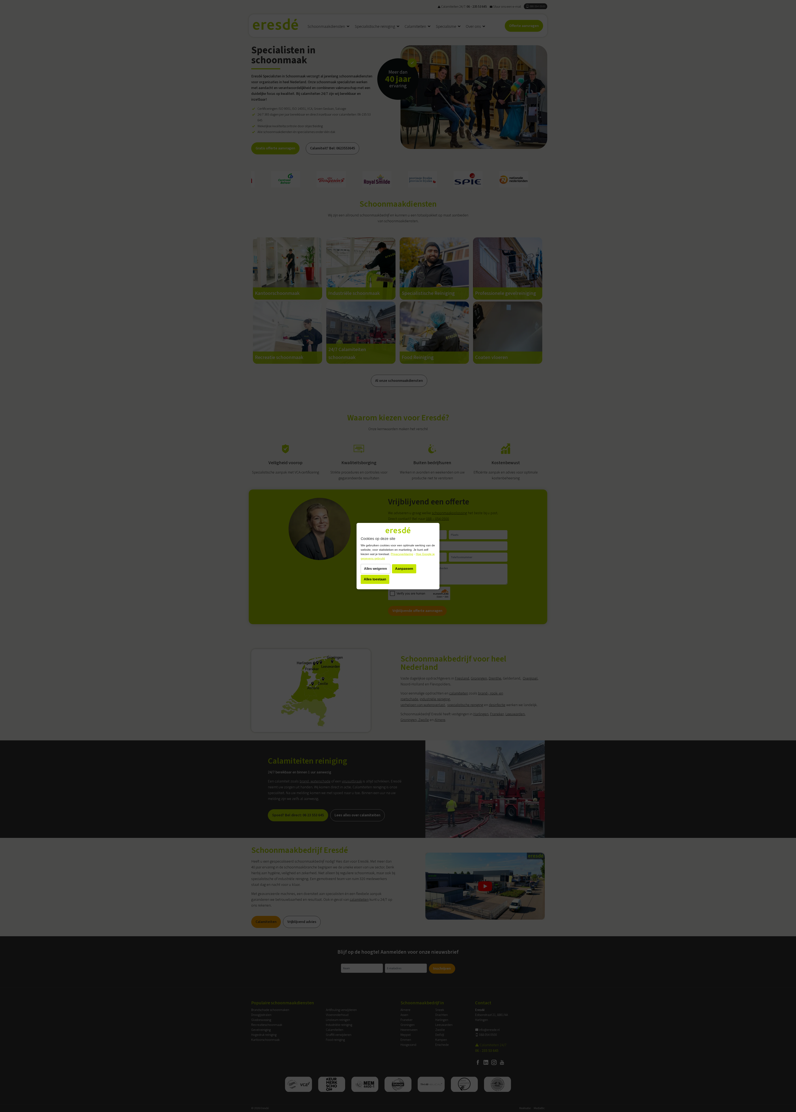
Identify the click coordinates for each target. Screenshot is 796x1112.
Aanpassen (404, 568)
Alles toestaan (375, 579)
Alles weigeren (375, 568)
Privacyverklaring (402, 554)
